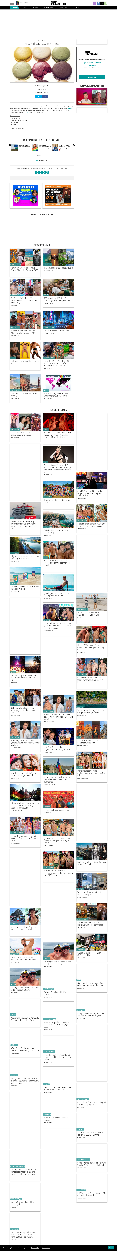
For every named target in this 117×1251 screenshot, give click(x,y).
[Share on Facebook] (45, 96)
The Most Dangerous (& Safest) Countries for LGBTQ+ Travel (56, 394)
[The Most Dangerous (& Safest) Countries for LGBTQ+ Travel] (58, 383)
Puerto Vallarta (16, 1166)
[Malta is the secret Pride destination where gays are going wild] (91, 760)
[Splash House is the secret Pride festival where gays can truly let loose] (58, 827)
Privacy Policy (35, 1248)
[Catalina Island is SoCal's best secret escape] (58, 519)
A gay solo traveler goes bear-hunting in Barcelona (89, 741)
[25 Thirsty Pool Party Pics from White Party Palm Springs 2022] (25, 320)
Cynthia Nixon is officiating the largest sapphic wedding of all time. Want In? (89, 493)
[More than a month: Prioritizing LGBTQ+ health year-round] (25, 762)
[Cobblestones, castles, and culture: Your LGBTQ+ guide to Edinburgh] (91, 1152)
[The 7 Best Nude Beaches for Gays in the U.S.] (25, 383)
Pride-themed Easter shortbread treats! (90, 1224)
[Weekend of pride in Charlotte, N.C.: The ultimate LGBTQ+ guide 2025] (58, 1011)
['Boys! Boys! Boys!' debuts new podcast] (58, 1107)
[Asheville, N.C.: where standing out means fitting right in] (91, 1091)
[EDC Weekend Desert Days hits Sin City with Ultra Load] (91, 1182)
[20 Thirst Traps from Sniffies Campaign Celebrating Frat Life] (58, 287)
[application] (91, 96)
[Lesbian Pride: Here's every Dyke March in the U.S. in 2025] (58, 1076)
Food (79, 1220)
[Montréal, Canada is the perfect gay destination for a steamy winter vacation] (25, 730)
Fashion (13, 358)
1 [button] (38, 155)
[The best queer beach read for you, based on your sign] (25, 576)
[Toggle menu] (12, 3)
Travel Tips (14, 265)
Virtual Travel (63, 8)
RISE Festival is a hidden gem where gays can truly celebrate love (23, 710)
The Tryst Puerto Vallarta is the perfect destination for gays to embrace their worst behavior (23, 1171)
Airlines (13, 1229)
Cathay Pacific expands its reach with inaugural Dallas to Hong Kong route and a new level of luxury (24, 1235)
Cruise (46, 429)
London (80, 950)
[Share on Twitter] (38, 96)
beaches (13, 583)
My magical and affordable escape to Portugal (25, 1203)
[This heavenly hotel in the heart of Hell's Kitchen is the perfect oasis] (91, 912)
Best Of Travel (48, 8)
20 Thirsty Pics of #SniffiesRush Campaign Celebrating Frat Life (57, 299)
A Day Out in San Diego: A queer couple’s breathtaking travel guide (25, 1049)
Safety (46, 390)
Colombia (13, 924)
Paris (28, 112)
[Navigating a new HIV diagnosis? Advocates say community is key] (55, 147)
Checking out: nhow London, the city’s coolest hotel (90, 954)
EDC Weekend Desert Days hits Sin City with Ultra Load (91, 1194)
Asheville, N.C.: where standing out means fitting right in (91, 1103)
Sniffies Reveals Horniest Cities (56, 331)
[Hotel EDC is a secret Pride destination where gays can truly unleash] (91, 634)
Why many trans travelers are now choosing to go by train (25, 557)
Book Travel (78, 8)
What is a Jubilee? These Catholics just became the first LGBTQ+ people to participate (25, 805)
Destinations (15, 429)
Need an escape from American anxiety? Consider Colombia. (24, 928)
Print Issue (14, 553)
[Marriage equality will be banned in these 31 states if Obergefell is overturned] (58, 766)
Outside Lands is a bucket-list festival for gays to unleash (22, 433)
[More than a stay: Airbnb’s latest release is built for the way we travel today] (58, 1044)
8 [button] (46, 155)
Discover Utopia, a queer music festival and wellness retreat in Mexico (23, 677)
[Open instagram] (105, 3)
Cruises (13, 984)
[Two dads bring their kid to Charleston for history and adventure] (91, 602)
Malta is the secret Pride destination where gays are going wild (91, 773)
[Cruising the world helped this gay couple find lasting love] (25, 977)
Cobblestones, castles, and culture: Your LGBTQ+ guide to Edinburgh (91, 1164)
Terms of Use (46, 1248)
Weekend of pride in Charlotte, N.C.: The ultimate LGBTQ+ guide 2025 (57, 1024)
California (47, 835)
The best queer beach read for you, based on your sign (25, 587)
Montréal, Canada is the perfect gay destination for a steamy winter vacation (25, 742)
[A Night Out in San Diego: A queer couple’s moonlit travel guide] (91, 1002)
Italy (12, 800)
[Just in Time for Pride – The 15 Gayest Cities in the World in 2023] (25, 257)
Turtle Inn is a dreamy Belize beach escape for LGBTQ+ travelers (91, 711)
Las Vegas (47, 620)
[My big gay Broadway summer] (58, 799)
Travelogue (14, 1199)
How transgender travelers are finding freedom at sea (56, 594)
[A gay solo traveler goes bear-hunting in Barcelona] (91, 730)
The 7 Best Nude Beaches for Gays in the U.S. (25, 394)
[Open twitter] (102, 3)
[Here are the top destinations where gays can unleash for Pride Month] (58, 550)
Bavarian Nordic (16, 770)
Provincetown (49, 358)
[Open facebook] (98, 3)
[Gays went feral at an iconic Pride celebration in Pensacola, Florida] (91, 972)
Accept (111, 1248)
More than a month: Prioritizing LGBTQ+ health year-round (23, 774)
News (12, 518)
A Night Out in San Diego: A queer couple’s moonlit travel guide (91, 1014)
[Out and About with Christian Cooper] (58, 981)
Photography (15, 295)
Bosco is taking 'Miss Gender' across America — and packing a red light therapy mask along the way (57, 468)
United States (49, 774)
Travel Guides (82, 609)
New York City (41, 40)
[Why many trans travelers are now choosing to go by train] (25, 545)
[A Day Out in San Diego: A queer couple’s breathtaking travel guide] (25, 1037)
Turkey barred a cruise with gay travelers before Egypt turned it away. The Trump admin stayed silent (23, 524)
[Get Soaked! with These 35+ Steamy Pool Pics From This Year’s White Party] (25, 287)
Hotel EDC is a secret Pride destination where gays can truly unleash (90, 647)
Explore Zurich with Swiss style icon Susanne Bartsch (91, 863)
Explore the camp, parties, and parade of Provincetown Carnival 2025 (24, 838)
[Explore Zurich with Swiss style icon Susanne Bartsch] (91, 851)
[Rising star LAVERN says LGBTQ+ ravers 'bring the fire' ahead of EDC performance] (25, 1068)
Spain (79, 737)
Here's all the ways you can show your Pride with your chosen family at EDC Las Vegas (58, 625)
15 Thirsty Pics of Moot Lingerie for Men (25, 362)
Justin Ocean (42, 89)
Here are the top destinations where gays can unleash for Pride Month (57, 562)
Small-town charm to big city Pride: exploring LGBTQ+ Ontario (91, 1133)
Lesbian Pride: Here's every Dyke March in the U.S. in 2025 (57, 1088)
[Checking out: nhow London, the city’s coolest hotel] (91, 942)
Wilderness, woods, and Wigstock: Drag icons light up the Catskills (25, 1019)
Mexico (12, 672)
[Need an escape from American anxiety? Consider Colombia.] (25, 916)
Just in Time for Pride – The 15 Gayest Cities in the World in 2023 (24, 269)
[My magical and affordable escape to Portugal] (25, 1191)
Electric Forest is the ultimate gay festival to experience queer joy (91, 525)
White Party (14, 327)
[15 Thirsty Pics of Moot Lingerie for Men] (25, 350)
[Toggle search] (94, 3)
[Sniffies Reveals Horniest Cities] (58, 320)
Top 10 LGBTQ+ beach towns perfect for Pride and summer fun (24, 958)
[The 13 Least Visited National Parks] (58, 257)
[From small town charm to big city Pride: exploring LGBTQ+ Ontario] (91, 1122)
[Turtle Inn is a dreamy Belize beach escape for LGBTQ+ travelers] (91, 699)
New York (47, 807)
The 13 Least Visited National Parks (58, 268)
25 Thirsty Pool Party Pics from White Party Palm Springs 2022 (23, 332)
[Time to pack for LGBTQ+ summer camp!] (58, 489)
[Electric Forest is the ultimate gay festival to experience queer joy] (91, 513)
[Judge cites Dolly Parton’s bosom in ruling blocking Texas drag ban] (35, 147)
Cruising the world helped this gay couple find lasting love (25, 988)
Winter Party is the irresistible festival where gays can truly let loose (90, 680)
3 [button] (40, 155)
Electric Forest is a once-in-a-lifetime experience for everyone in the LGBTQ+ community (58, 873)
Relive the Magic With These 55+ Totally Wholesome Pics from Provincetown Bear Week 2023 (57, 363)
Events (46, 295)
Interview (14, 1075)
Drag (12, 1015)
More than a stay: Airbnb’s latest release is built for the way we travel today (58, 1057)
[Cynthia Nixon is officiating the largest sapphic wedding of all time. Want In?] (91, 480)
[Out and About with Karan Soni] (58, 1230)
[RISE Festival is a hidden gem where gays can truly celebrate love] (25, 697)
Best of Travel (49, 327)
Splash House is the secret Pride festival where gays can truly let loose (57, 840)
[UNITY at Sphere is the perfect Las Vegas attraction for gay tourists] (58, 736)
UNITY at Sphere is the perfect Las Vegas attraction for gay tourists (58, 748)
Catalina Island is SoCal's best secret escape (56, 531)
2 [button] (39, 155)
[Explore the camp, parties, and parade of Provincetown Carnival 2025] (25, 825)
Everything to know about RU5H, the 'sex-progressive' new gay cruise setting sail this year (57, 434)
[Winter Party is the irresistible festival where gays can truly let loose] (91, 667)
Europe (80, 768)
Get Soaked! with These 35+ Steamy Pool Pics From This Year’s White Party (24, 300)
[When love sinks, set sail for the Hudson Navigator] (91, 881)
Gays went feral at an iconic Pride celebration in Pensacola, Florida (90, 984)
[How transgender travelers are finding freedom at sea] (58, 582)
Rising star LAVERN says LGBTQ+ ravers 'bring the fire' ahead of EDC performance (25, 1080)
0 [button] (37, 155)
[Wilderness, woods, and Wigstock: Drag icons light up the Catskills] (25, 1007)
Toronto (80, 1129)
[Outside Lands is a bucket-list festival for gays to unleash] (25, 422)
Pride (46, 557)
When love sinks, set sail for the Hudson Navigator (90, 893)
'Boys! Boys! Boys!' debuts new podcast (56, 1119)
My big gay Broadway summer (56, 810)
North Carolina (50, 1019)
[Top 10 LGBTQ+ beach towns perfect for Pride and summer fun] (25, 946)
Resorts (35, 8)
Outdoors (47, 265)
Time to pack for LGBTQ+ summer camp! (58, 501)
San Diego (13, 1045)
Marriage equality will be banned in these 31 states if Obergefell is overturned (58, 779)
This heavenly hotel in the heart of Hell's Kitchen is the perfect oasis (91, 923)
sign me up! (92, 77)
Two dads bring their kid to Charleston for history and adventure (88, 614)
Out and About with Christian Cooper (55, 993)
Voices (25, 8)
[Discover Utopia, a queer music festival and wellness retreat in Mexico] (25, 664)
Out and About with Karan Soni (56, 1241)
